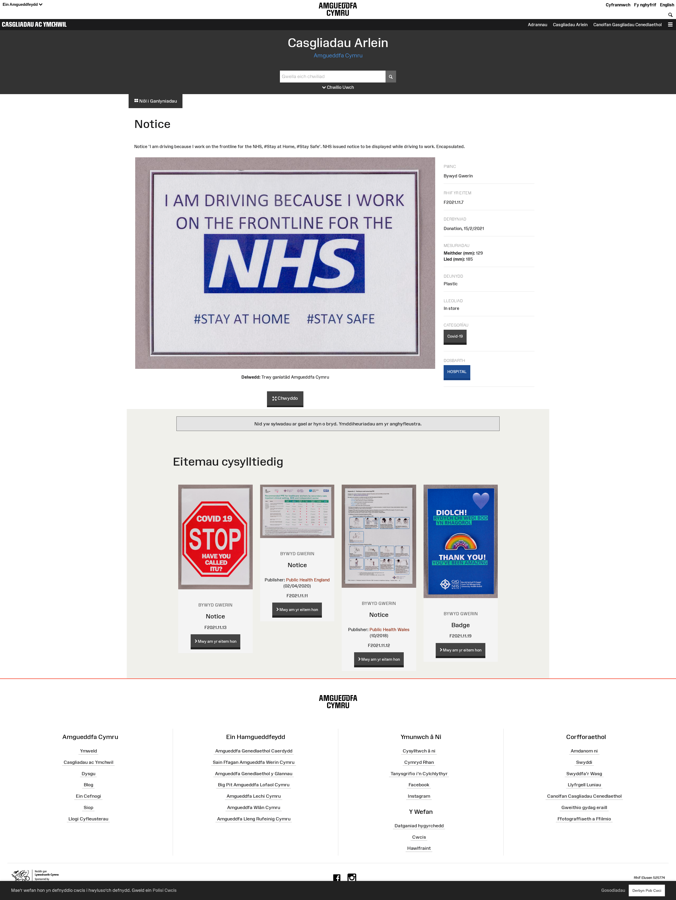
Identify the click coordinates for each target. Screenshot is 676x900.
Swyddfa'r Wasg (584, 773)
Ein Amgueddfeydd (21, 4)
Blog (88, 784)
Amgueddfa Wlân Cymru (253, 807)
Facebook (419, 784)
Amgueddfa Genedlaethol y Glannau (253, 773)
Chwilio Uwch (340, 87)
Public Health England (308, 579)
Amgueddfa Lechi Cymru (254, 796)
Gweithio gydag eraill (584, 807)
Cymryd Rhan (419, 762)
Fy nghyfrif (645, 4)
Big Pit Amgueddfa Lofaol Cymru (253, 784)
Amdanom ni (584, 751)
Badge (460, 624)
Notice (215, 616)
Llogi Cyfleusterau (88, 818)
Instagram (419, 796)
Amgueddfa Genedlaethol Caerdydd (253, 751)
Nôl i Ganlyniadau (157, 101)
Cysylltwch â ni (419, 751)
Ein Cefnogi (88, 796)
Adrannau (537, 24)
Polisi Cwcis (165, 890)
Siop (88, 807)
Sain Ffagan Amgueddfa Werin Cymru (253, 762)
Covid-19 (455, 336)
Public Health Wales (389, 629)
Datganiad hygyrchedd (419, 825)
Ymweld (88, 751)
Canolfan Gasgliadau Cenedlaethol (627, 24)
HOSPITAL (457, 371)
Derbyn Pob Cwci (646, 890)
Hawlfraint (419, 848)
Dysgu (88, 773)
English (667, 4)
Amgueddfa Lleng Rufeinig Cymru (253, 818)
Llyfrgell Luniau (584, 784)
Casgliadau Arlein (570, 24)
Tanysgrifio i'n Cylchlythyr (419, 773)
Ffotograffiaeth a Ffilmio (584, 818)
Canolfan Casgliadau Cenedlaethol (584, 796)
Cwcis (419, 836)
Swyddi (584, 762)
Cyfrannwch (618, 4)
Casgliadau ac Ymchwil (34, 24)
